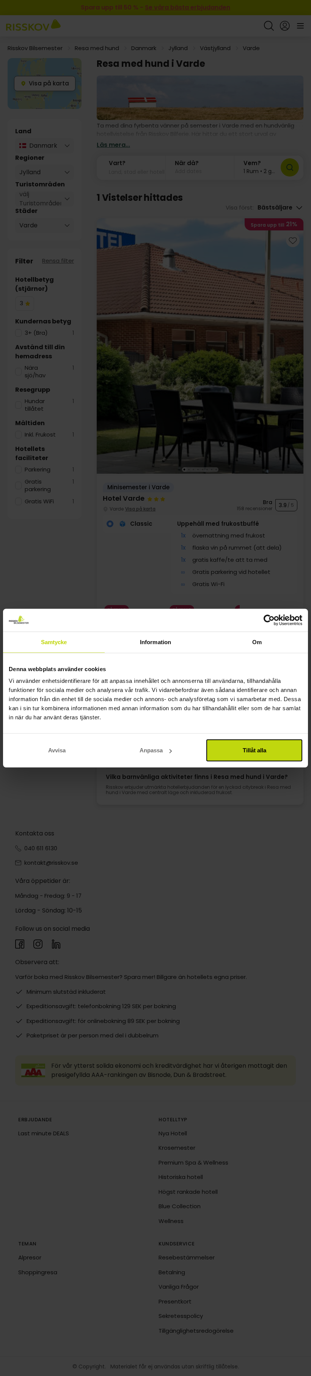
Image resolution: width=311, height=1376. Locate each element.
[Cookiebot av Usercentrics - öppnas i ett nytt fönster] (269, 620)
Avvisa (57, 750)
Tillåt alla (254, 750)
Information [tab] (155, 641)
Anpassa (151, 750)
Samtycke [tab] (54, 641)
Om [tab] (257, 641)
